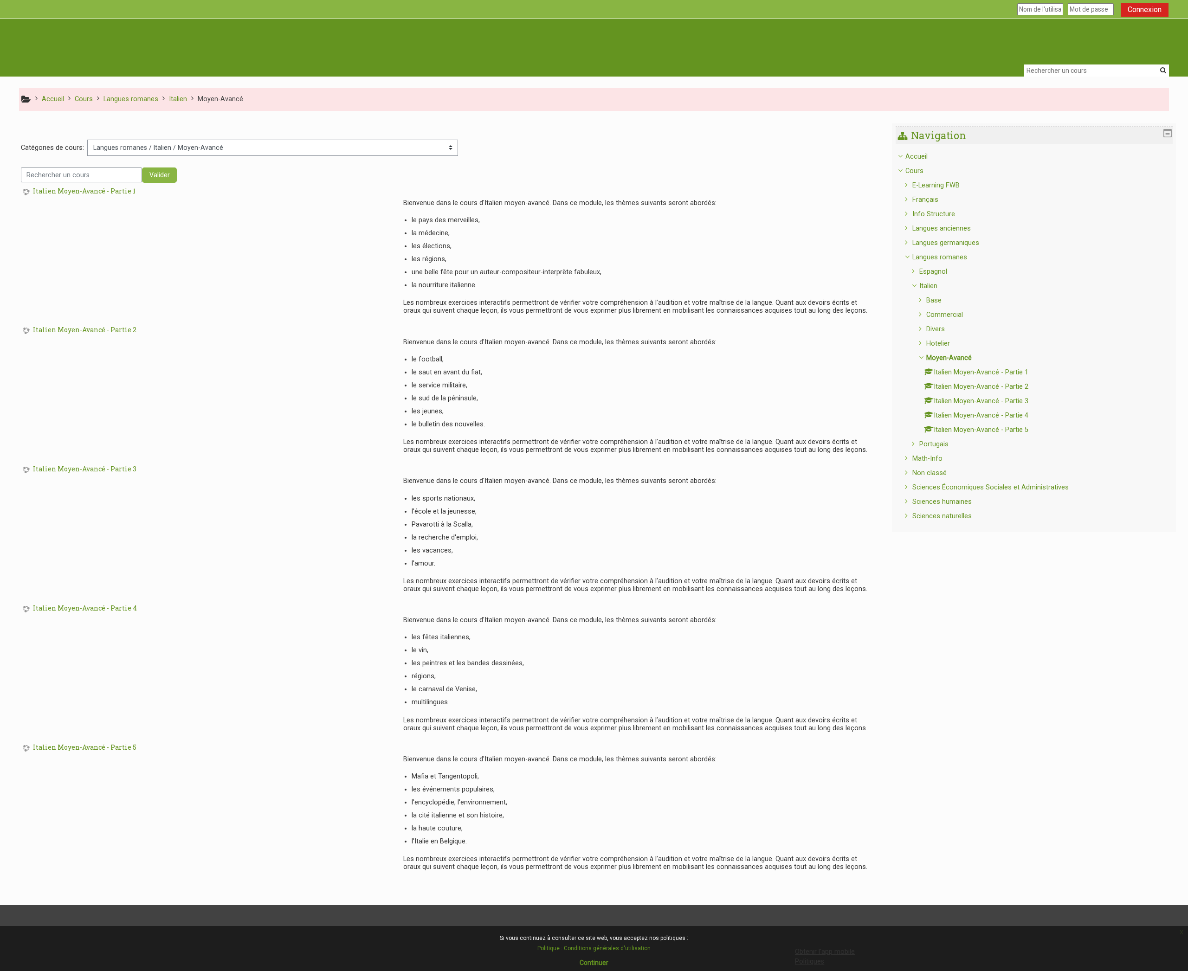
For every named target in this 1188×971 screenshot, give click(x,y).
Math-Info (927, 459)
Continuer (594, 962)
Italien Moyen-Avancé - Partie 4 (85, 608)
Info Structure (933, 214)
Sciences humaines (942, 502)
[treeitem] (1034, 336)
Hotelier (938, 343)
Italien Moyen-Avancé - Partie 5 (84, 748)
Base (934, 300)
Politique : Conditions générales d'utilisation (594, 948)
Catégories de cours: (52, 148)
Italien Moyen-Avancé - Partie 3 (84, 469)
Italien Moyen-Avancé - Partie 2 (84, 330)
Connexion (1145, 9)
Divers (935, 329)
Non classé (929, 473)
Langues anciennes (941, 228)
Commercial (944, 315)
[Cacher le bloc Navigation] (1167, 133)
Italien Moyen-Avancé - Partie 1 (84, 191)
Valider (159, 175)
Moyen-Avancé (949, 358)
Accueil (916, 157)
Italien (928, 286)
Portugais (934, 444)
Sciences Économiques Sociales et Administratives (990, 487)
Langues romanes (939, 257)
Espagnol (933, 272)
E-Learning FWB (936, 185)
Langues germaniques (945, 243)
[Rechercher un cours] (1163, 70)
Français (925, 200)
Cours (914, 171)
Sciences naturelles (942, 516)
